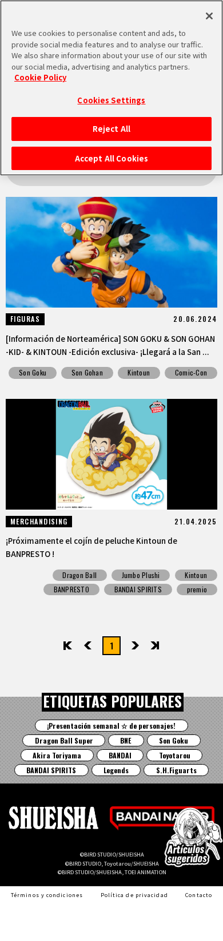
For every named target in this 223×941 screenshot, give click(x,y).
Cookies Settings (111, 100)
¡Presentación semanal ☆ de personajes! (111, 725)
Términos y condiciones (47, 895)
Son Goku (32, 372)
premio (197, 589)
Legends (116, 770)
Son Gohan (87, 372)
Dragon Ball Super (64, 740)
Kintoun (139, 372)
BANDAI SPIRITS (138, 589)
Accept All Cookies (111, 158)
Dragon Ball (79, 575)
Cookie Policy (40, 77)
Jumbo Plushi (141, 575)
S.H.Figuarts (176, 770)
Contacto (198, 895)
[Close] (209, 16)
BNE (126, 740)
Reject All (111, 128)
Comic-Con (191, 372)
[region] (111, 88)
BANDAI (120, 755)
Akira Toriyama (57, 755)
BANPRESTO (71, 589)
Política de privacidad (134, 895)
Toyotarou (174, 755)
